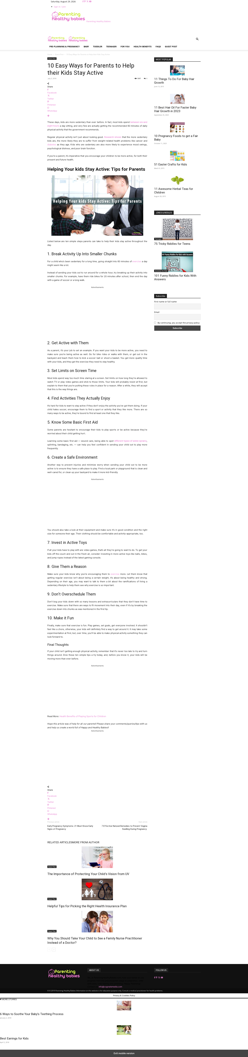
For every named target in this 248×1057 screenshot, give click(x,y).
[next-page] (54, 949)
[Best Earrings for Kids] (124, 1030)
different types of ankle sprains (130, 441)
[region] (97, 312)
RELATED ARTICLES (59, 842)
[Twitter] (87, 1)
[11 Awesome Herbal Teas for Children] (177, 180)
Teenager (111, 46)
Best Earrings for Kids (14, 1038)
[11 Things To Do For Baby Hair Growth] (177, 70)
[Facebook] (83, 1)
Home (49, 54)
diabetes (51, 144)
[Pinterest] (85, 1)
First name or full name (165, 301)
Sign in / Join (60, 6)
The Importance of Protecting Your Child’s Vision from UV (88, 874)
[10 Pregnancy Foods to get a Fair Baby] (177, 127)
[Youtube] (90, 1)
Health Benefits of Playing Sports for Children (83, 716)
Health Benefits (143, 46)
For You (125, 46)
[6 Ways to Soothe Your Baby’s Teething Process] (124, 1005)
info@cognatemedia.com (110, 986)
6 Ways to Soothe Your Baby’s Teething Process (31, 1014)
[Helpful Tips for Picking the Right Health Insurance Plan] (97, 889)
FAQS (158, 46)
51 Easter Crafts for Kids (170, 164)
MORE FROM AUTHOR (85, 842)
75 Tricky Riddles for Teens (172, 243)
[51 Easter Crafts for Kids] (177, 156)
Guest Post (171, 46)
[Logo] (57, 41)
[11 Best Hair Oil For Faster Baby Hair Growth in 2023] (177, 99)
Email (156, 312)
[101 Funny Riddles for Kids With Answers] (177, 262)
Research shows (112, 137)
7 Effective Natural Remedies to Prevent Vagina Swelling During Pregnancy (124, 827)
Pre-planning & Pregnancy (64, 46)
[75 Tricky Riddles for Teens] (177, 229)
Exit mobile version (124, 1053)
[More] (97, 115)
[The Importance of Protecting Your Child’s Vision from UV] (97, 857)
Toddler (97, 46)
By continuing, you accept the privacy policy (178, 322)
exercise (136, 261)
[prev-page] (49, 949)
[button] (197, 39)
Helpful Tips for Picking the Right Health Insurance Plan (87, 906)
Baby (86, 46)
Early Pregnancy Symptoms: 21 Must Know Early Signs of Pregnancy (70, 827)
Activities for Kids (161, 271)
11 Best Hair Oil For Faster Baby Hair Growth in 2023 (175, 109)
